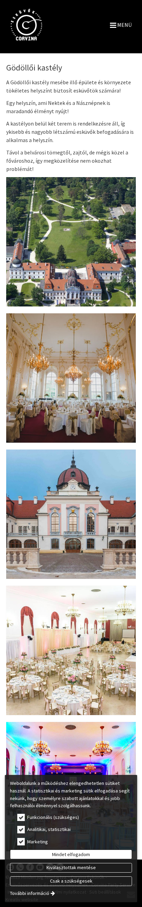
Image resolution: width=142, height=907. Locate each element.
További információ (29, 893)
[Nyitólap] (26, 24)
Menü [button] (124, 24)
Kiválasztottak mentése (71, 867)
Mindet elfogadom (71, 854)
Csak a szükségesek (71, 881)
